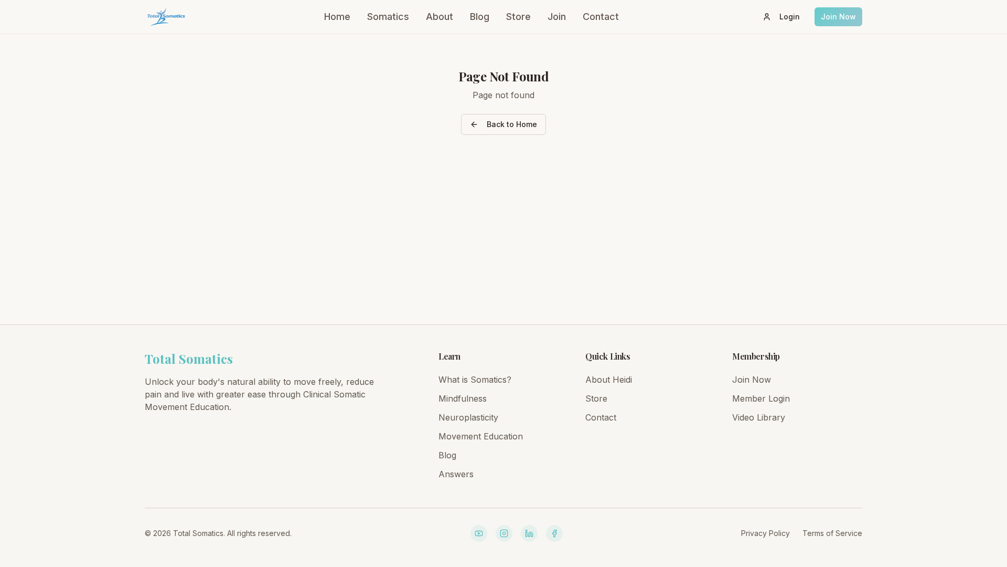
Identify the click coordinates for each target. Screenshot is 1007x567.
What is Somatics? (474, 379)
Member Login (761, 398)
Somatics (388, 16)
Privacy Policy (765, 533)
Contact (601, 16)
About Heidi (608, 379)
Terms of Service (832, 533)
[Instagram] (504, 533)
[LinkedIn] (529, 533)
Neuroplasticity (468, 417)
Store (518, 16)
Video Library (758, 417)
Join (557, 16)
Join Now (838, 16)
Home (337, 16)
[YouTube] (478, 533)
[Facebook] (554, 533)
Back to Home (512, 124)
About (439, 16)
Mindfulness (462, 398)
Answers (456, 474)
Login (789, 16)
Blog (479, 16)
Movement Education (480, 436)
